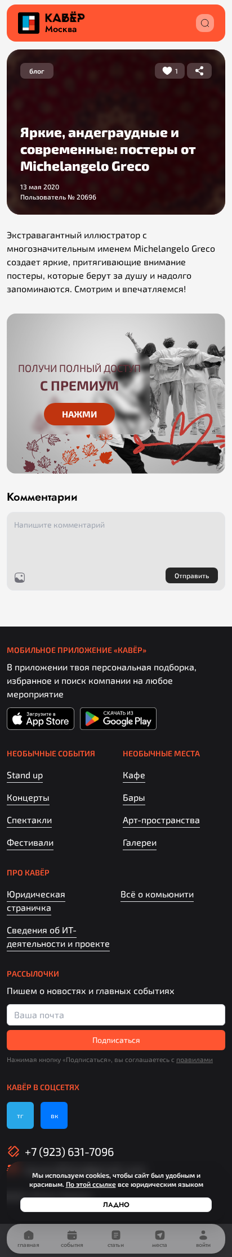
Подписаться (116, 1040)
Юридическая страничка (36, 900)
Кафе (134, 774)
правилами (194, 1059)
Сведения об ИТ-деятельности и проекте (58, 936)
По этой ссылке (91, 1184)
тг (20, 1115)
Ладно (116, 1205)
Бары (134, 797)
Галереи (140, 842)
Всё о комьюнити (157, 893)
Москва (61, 29)
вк (54, 1115)
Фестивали (30, 842)
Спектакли (29, 819)
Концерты (28, 797)
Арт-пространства (161, 819)
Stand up (25, 774)
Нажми (79, 414)
